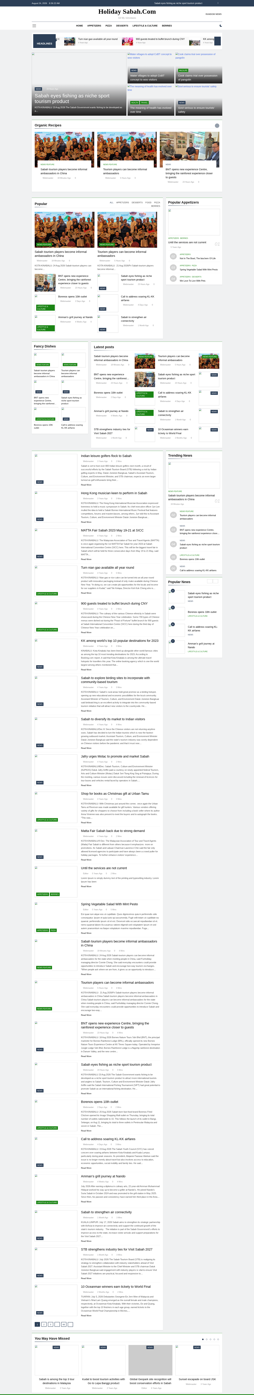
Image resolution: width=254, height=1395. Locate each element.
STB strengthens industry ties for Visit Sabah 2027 (116, 1249)
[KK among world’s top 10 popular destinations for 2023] (135, 42)
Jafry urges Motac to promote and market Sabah (115, 756)
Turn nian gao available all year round (107, 567)
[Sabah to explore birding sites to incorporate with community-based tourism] (211, 42)
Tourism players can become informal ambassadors (70, 373)
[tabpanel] (56, 1367)
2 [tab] (206, 1339)
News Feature (53, 89)
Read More (86, 485)
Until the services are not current (187, 242)
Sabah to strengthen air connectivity (106, 1212)
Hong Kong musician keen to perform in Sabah (114, 493)
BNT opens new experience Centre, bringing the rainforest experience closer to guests (189, 173)
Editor (85, 873)
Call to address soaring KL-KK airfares (108, 1139)
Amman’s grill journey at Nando (75, 317)
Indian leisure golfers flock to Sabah (106, 456)
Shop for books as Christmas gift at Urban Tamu (115, 793)
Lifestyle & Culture (145, 25)
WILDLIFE (183, 70)
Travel (144, 103)
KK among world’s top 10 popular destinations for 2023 (172, 39)
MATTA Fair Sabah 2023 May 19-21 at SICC (112, 530)
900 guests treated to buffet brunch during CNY (101, 39)
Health (134, 103)
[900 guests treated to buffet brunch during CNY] (68, 42)
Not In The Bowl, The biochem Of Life (198, 258)
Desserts (122, 25)
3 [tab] (210, 1339)
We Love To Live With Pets (192, 280)
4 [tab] (214, 1339)
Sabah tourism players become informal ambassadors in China (172, 4)
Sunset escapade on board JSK (197, 1379)
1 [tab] (203, 1339)
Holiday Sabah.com (127, 11)
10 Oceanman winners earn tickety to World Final (116, 1286)
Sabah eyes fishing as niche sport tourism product (71, 400)
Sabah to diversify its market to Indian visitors (113, 719)
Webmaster (48, 178)
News (134, 70)
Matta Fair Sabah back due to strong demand (113, 831)
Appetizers (94, 25)
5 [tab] (218, 1339)
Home (79, 25)
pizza (109, 25)
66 (64, 1324)
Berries (167, 25)
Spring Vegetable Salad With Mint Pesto (199, 269)
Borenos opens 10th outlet (72, 296)
